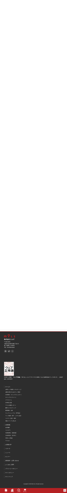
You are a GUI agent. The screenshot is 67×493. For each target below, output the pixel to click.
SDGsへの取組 (9, 438)
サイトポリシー (9, 472)
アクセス (7, 440)
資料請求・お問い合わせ (12, 460)
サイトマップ (9, 476)
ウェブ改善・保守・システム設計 (13, 415)
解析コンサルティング (10, 407)
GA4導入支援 (8, 402)
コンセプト (8, 430)
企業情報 (7, 425)
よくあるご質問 (9, 464)
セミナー (7, 456)
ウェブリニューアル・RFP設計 (12, 413)
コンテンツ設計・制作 (10, 418)
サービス (7, 386)
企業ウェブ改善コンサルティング (13, 389)
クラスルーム (8, 400)
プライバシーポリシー (11, 468)
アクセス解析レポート (10, 405)
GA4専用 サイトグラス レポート (13, 394)
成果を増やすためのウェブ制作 (12, 392)
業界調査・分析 (9, 410)
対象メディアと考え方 (10, 421)
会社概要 (7, 427)
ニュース (7, 452)
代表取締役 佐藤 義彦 (10, 432)
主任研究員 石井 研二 (10, 435)
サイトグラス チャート (10, 397)
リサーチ (7, 448)
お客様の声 (8, 444)
